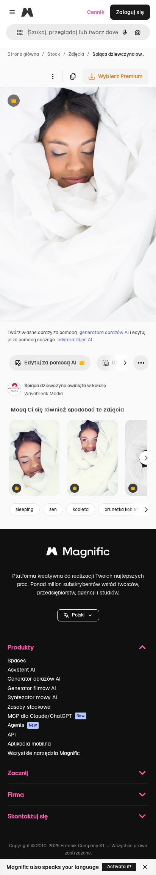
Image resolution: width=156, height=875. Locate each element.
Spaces (17, 660)
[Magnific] (78, 553)
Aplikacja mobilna (29, 743)
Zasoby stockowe (29, 706)
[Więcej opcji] (52, 76)
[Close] (145, 867)
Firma (16, 794)
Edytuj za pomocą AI (45, 364)
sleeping (24, 509)
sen (53, 509)
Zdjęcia (76, 54)
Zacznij (18, 773)
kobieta (81, 509)
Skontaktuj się (28, 816)
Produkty (21, 647)
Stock (53, 54)
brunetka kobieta (123, 509)
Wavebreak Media (43, 394)
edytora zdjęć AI (75, 340)
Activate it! (119, 867)
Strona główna (23, 54)
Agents (22, 725)
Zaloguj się (130, 12)
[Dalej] (125, 362)
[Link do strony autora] (14, 390)
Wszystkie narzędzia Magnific (44, 753)
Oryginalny (52, 101)
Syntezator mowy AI (32, 697)
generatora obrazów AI (104, 333)
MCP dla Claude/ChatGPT (46, 716)
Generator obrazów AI (34, 678)
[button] (78, 615)
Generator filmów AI (32, 688)
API (12, 734)
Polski (78, 615)
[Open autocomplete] (16, 32)
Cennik (96, 12)
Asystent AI (21, 669)
